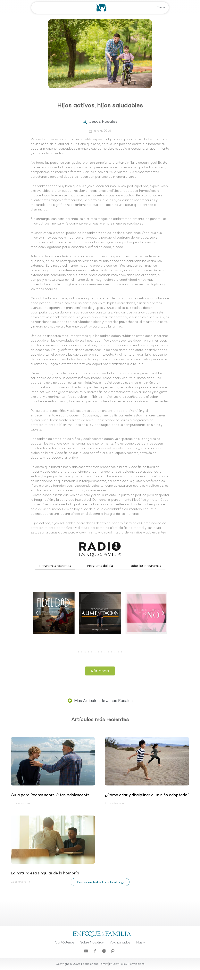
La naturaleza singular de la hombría (45, 873)
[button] (37, 613)
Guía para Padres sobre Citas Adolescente (51, 795)
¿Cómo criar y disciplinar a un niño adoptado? (147, 795)
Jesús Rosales (103, 121)
